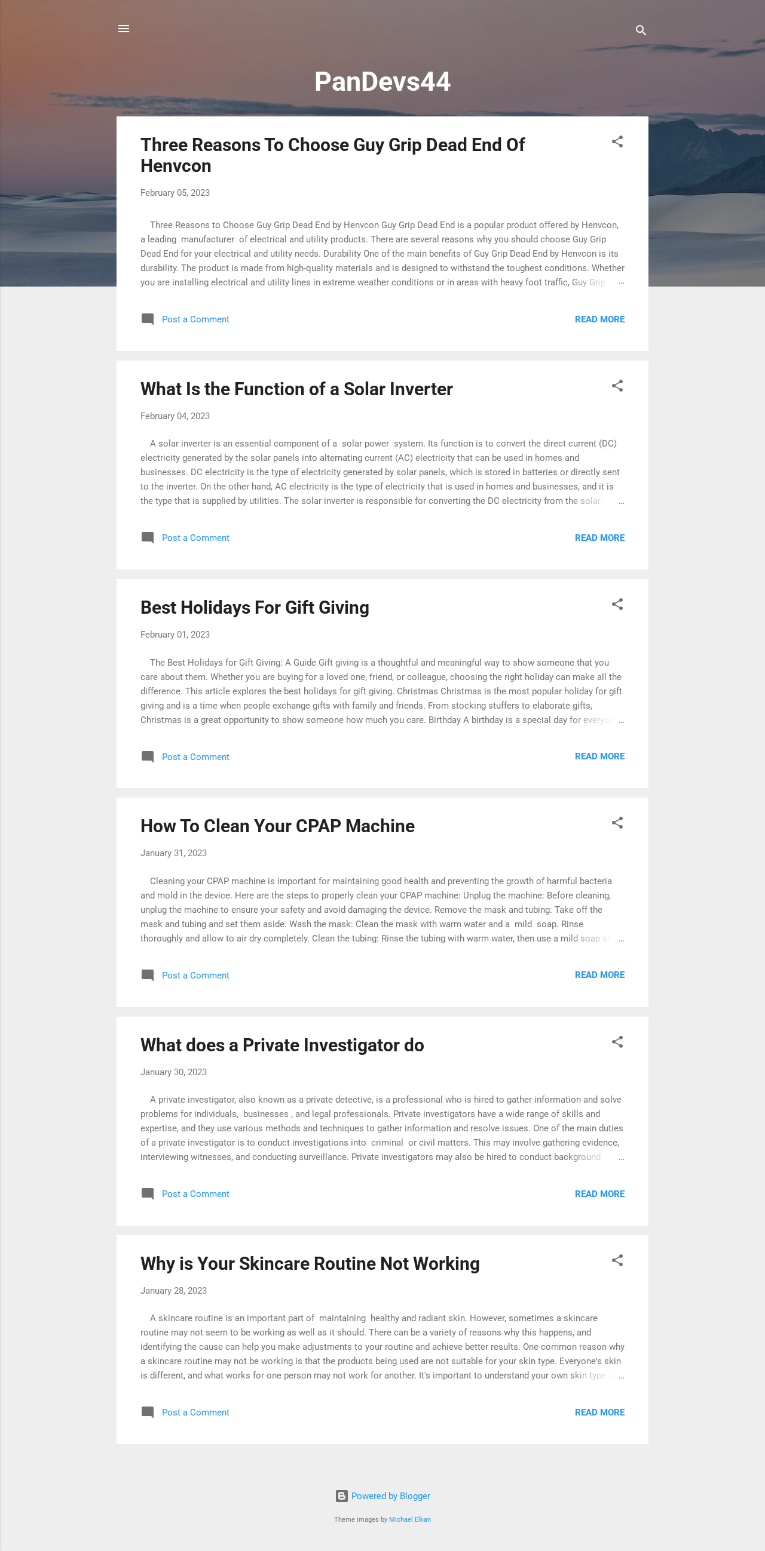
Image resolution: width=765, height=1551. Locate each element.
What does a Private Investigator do (282, 1045)
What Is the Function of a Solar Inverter (296, 388)
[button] (617, 143)
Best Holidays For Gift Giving (254, 607)
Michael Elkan (410, 1520)
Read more (600, 319)
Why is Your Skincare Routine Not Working (310, 1263)
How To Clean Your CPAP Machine (277, 825)
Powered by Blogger (389, 1496)
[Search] (641, 32)
